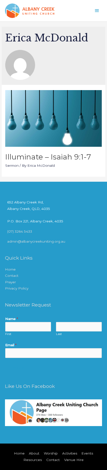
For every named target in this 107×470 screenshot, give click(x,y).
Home (10, 269)
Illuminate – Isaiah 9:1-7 (48, 156)
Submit (19, 368)
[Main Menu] (97, 10)
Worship (51, 453)
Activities (69, 453)
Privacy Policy (16, 288)
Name (11, 319)
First (8, 334)
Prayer (10, 282)
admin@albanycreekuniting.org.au (36, 241)
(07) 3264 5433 (19, 231)
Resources (32, 460)
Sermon (12, 165)
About (34, 453)
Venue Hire (74, 460)
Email (10, 345)
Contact (11, 276)
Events (87, 453)
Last (59, 334)
